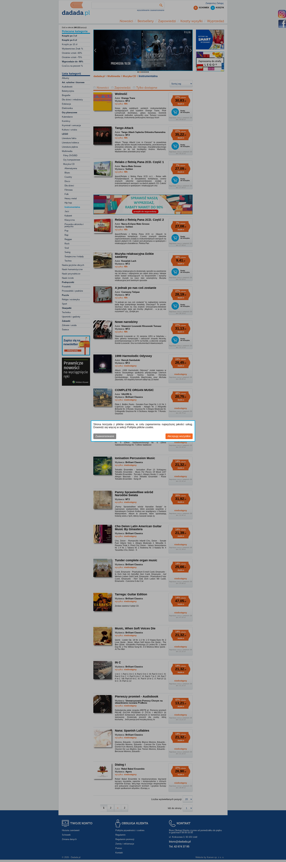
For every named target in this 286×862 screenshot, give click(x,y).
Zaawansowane (104, 436)
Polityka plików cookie (140, 427)
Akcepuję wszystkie (179, 436)
